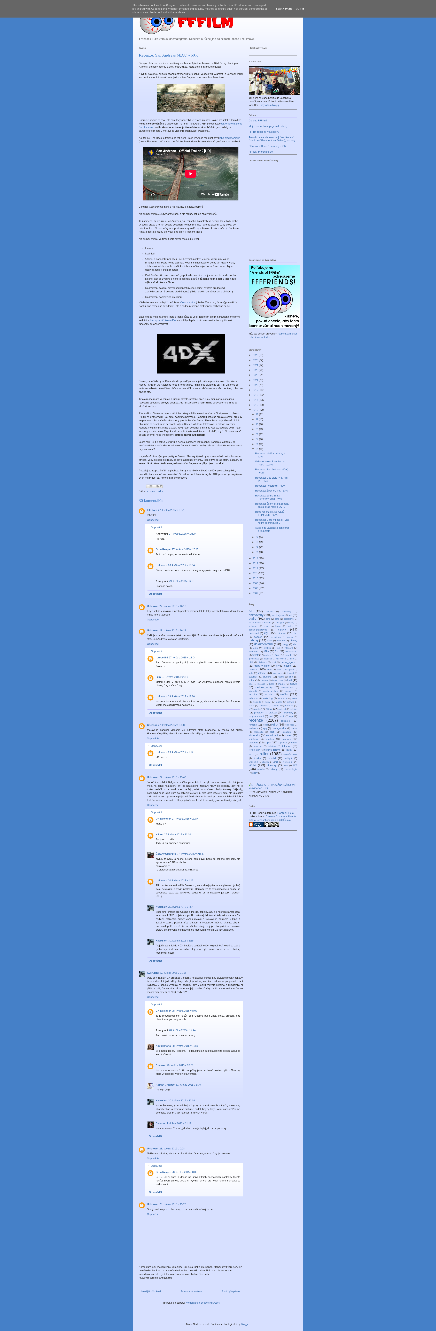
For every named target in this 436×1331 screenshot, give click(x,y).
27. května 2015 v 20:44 (185, 818)
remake (253, 724)
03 (257, 542)
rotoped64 (162, 657)
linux (251, 684)
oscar (279, 702)
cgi (266, 633)
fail (278, 648)
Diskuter (161, 1123)
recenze (150, 491)
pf (249, 709)
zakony (273, 769)
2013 (256, 563)
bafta (277, 619)
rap (291, 716)
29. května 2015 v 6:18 (181, 581)
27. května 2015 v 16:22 (172, 630)
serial (294, 728)
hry (277, 666)
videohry (271, 765)
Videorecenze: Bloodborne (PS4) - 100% (269, 463)
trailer (160, 491)
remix (265, 725)
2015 (256, 409)
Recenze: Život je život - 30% (271, 490)
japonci (252, 676)
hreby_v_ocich (289, 662)
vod (286, 765)
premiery (288, 712)
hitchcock (262, 662)
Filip (158, 676)
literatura (261, 684)
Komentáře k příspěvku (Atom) (203, 1302)
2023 (256, 370)
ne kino (268, 694)
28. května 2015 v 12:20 (181, 696)
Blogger (245, 1324)
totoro (251, 754)
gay (277, 654)
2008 (256, 588)
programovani (256, 716)
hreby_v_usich (262, 665)
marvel (293, 683)
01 (257, 552)
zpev (255, 773)
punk (282, 716)
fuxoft (255, 654)
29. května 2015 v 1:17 (180, 752)
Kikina (159, 834)
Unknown (161, 565)
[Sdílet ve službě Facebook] (157, 486)
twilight (288, 758)
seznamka (258, 732)
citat (295, 633)
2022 (256, 374)
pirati (257, 709)
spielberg (254, 739)
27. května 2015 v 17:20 (182, 533)
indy (251, 673)
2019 (256, 389)
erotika (267, 648)
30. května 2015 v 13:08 (181, 1100)
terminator (254, 750)
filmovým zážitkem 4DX (163, 320)
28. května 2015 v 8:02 (184, 1172)
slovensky (254, 735)
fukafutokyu (291, 651)
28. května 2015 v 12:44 (182, 1030)
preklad (273, 712)
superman (282, 743)
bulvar (278, 626)
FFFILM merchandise (261, 151)
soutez (288, 735)
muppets (289, 691)
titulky (289, 750)
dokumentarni (263, 644)
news (294, 698)
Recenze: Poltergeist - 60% (270, 485)
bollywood (253, 626)
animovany (256, 615)
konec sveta (278, 680)
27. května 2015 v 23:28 (175, 676)
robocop (290, 725)
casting (290, 626)
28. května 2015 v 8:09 (184, 1010)
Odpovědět (153, 519)
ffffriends (253, 651)
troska (257, 758)
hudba (287, 665)
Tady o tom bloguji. (269, 105)
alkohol (269, 611)
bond (266, 626)
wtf (295, 765)
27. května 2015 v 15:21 (171, 510)
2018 (256, 394)
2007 (256, 593)
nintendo (257, 702)
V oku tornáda (187, 302)
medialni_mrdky (264, 687)
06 (257, 444)
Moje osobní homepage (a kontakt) (268, 126)
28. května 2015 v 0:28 (172, 1148)
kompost (264, 680)
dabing (253, 640)
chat (269, 669)
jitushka (267, 676)
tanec (294, 742)
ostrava (290, 702)
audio (252, 618)
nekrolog (268, 698)
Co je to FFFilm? (258, 120)
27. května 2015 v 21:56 (173, 972)
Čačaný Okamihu (166, 853)
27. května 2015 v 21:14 (177, 834)
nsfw (267, 702)
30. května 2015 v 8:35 (180, 940)
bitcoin (267, 622)
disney (293, 640)
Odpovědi (156, 527)
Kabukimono (163, 1045)
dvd (295, 644)
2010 (256, 578)
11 (257, 419)
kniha (251, 680)
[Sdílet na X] (154, 486)
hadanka (268, 659)
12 (257, 414)
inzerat (290, 673)
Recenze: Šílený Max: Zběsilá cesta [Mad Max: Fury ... (272, 505)
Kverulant (161, 906)
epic (255, 648)
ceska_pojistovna (258, 629)
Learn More (284, 8)
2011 (255, 573)
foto (277, 651)
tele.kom (152, 510)
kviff (289, 680)
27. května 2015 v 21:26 (190, 853)
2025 (256, 360)
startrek (287, 739)
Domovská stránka (191, 1291)
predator (258, 712)
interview (277, 673)
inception (289, 669)
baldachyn (289, 619)
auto (268, 619)
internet (262, 673)
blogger (280, 622)
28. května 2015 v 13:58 (185, 1045)
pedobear (276, 705)
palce (251, 705)
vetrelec (287, 762)
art (290, 615)
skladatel (287, 732)
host (274, 662)
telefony (272, 746)
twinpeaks (253, 762)
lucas (271, 684)
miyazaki (253, 691)
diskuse (281, 640)
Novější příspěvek (151, 1291)
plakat (269, 708)
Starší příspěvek (231, 1291)
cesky (282, 629)
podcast (282, 709)
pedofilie (288, 705)
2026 (256, 355)
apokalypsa (278, 615)
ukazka (265, 762)
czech (290, 637)
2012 (256, 568)
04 (257, 537)
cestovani (254, 633)
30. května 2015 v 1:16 (180, 880)
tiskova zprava (272, 750)
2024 (256, 365)
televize (286, 746)
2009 (256, 583)
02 (257, 547)
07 (257, 439)
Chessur (152, 724)
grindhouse (254, 659)
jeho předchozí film (229, 137)
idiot (279, 669)
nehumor (253, 698)
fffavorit (289, 648)
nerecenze (282, 698)
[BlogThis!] (151, 486)
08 (257, 434)
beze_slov (254, 622)
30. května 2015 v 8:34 (180, 906)
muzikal (253, 694)
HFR (251, 662)
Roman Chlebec (165, 1084)
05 (257, 449)
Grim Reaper (163, 549)
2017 (256, 400)
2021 (256, 380)
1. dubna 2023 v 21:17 (179, 1123)
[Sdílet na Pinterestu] (161, 486)
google (288, 655)
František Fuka (285, 812)
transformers (290, 754)
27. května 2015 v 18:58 (171, 724)
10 (257, 424)
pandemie (263, 705)
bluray (291, 622)
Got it (300, 8)
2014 (256, 558)
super (267, 742)
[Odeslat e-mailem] (148, 486)
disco (269, 641)
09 (257, 429)
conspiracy (276, 637)
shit (272, 731)
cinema (282, 633)
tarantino (258, 746)
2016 (256, 404)
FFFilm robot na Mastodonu (264, 131)
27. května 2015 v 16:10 (172, 606)
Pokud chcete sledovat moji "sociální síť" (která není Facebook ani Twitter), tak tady (272, 139)
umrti (275, 762)
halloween (281, 659)
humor (253, 669)
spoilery (270, 739)
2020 (256, 385)
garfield (267, 655)
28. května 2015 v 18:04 (181, 565)
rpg (265, 728)
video (252, 765)
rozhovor (253, 728)
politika (293, 709)
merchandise (287, 687)
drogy (285, 644)
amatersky (286, 611)
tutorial (272, 758)
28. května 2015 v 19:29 (172, 1204)
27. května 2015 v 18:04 (182, 657)
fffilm (266, 651)
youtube (261, 769)
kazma (281, 677)
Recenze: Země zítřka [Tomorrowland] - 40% (268, 497)
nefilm (284, 694)
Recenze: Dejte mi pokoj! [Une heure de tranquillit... (272, 521)
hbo (292, 659)
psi (270, 716)
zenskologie (290, 769)
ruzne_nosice (279, 728)
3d (250, 611)
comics (258, 636)
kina (291, 676)
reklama (285, 721)
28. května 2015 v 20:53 (180, 1065)
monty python (270, 691)
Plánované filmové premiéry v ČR (267, 146)
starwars (253, 742)
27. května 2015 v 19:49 (172, 777)
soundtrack (272, 735)
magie (281, 684)
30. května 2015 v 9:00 (188, 1084)
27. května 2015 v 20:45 (185, 549)
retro (274, 724)
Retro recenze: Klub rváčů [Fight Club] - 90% (269, 513)
